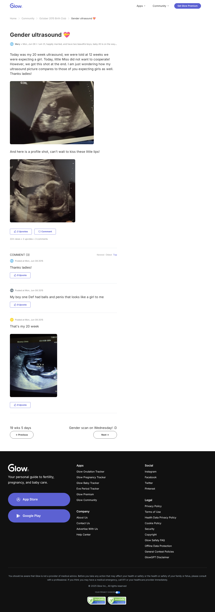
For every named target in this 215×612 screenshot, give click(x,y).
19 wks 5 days (20, 428)
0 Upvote (22, 275)
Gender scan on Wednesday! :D (93, 428)
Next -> (105, 434)
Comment (46, 231)
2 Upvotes (22, 231)
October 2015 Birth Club (52, 18)
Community (28, 18)
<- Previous (22, 434)
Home (13, 18)
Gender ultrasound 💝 (83, 18)
